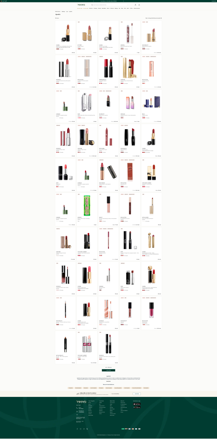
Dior (99, 404)
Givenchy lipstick (109, 387)
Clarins (100, 413)
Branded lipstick (78, 387)
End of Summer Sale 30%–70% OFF (108, 1)
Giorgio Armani (101, 405)
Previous (93, 1)
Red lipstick (86, 387)
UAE (3, 1)
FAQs (111, 405)
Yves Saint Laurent (102, 407)
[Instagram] (84, 428)
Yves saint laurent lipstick (136, 387)
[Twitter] (87, 428)
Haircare (89, 413)
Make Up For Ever (102, 412)
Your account (112, 402)
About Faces (123, 402)
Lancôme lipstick (93, 387)
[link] (99, 8)
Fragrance (90, 407)
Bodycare (90, 412)
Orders (111, 404)
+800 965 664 (80, 408)
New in (89, 404)
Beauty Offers (90, 415)
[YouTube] (80, 428)
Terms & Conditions (124, 410)
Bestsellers (90, 405)
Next (123, 1)
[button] (2, 1)
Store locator (112, 415)
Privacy (122, 412)
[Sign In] (135, 5)
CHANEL (100, 402)
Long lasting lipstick (118, 387)
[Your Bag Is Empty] (139, 4)
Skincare (89, 410)
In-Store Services (123, 404)
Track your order (113, 413)
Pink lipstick (101, 387)
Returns (111, 412)
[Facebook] (77, 428)
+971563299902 (81, 412)
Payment (111, 407)
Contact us (123, 405)
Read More (108, 381)
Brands (89, 402)
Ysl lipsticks (71, 387)
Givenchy (100, 410)
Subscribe (137, 393)
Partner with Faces (124, 407)
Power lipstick (146, 387)
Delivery (111, 410)
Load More (108, 370)
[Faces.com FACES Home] (81, 4)
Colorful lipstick (126, 387)
